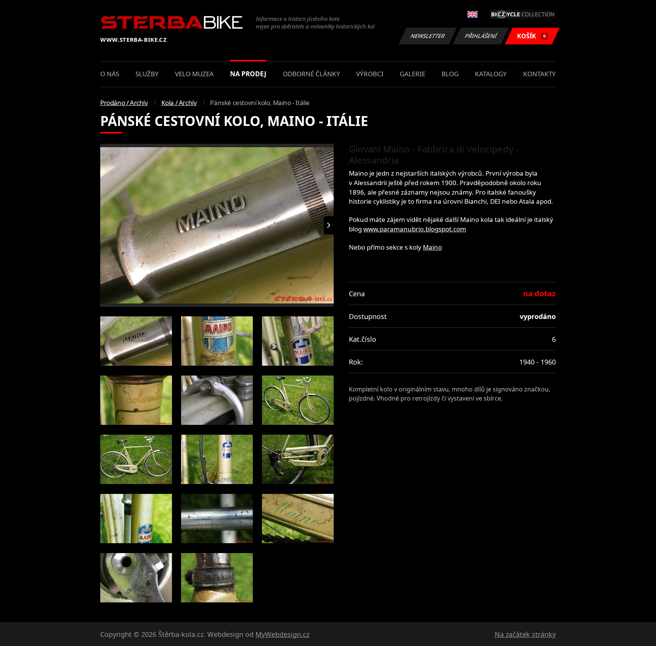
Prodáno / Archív (124, 102)
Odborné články (311, 73)
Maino (432, 247)
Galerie (412, 73)
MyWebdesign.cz (282, 634)
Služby (147, 73)
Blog (450, 73)
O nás (109, 73)
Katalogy (491, 73)
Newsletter (427, 35)
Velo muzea (194, 73)
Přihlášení (481, 35)
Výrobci (369, 73)
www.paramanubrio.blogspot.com (414, 229)
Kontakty (539, 73)
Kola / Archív (179, 102)
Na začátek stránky (525, 634)
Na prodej (248, 73)
